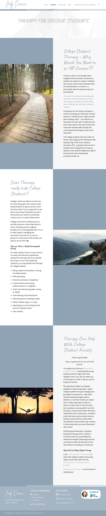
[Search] (99, 4)
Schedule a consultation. (72, 469)
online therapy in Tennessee (78, 454)
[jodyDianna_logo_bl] (21, 4)
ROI (29, 513)
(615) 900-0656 (39, 504)
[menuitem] (46, 4)
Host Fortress (40, 513)
